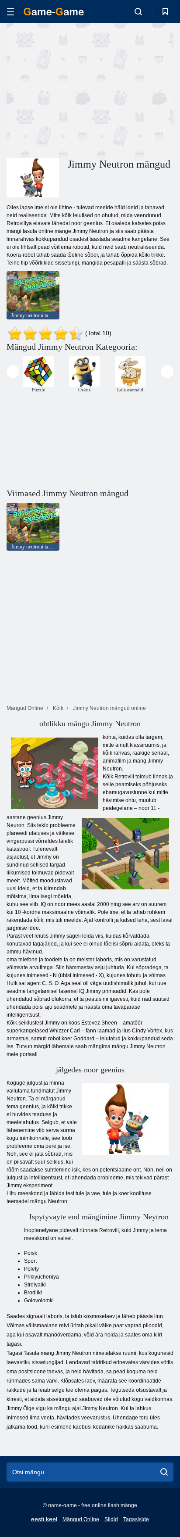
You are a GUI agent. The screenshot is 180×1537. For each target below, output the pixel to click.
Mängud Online (80, 1519)
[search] (164, 1472)
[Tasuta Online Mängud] (53, 11)
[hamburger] (10, 11)
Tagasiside (136, 1519)
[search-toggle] (138, 11)
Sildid (111, 1519)
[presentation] (13, 371)
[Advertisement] (80, 89)
